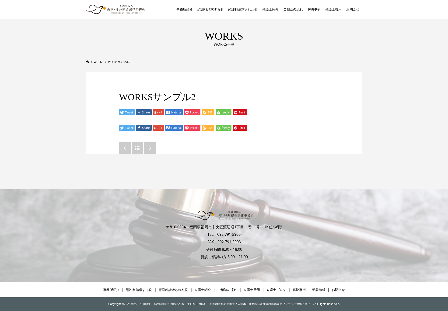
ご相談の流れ (293, 9)
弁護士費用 (333, 9)
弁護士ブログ (276, 289)
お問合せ (352, 9)
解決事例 (314, 9)
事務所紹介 (184, 9)
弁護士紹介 (270, 9)
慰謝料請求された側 (243, 9)
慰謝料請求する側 (210, 9)
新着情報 (318, 289)
